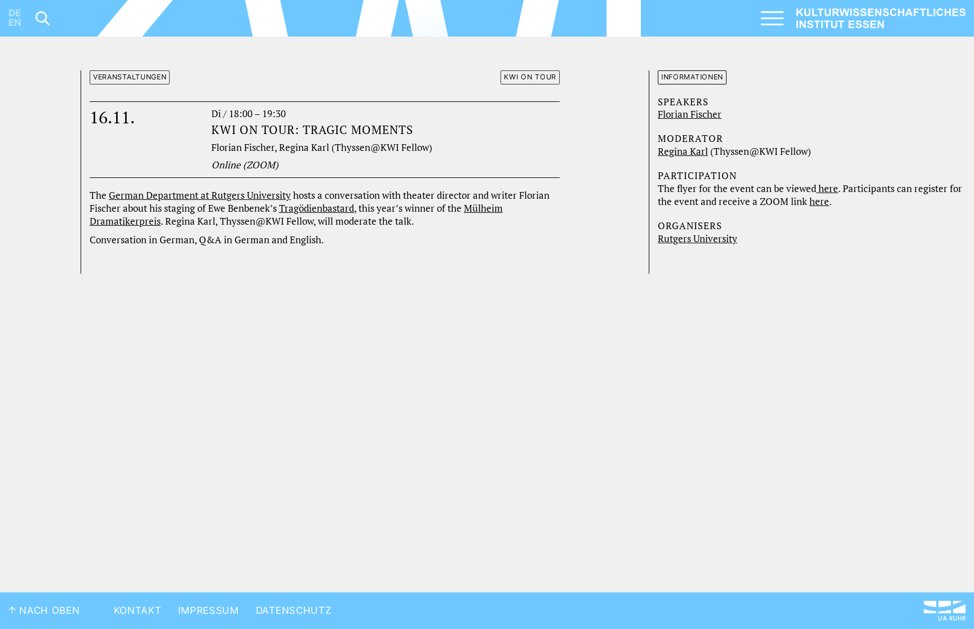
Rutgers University (697, 239)
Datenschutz (294, 610)
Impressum (208, 610)
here (827, 188)
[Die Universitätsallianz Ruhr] (945, 611)
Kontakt (138, 610)
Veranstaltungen (130, 77)
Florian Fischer (689, 114)
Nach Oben (48, 610)
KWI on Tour (530, 77)
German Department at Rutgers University (200, 195)
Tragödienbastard (316, 208)
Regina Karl (683, 151)
